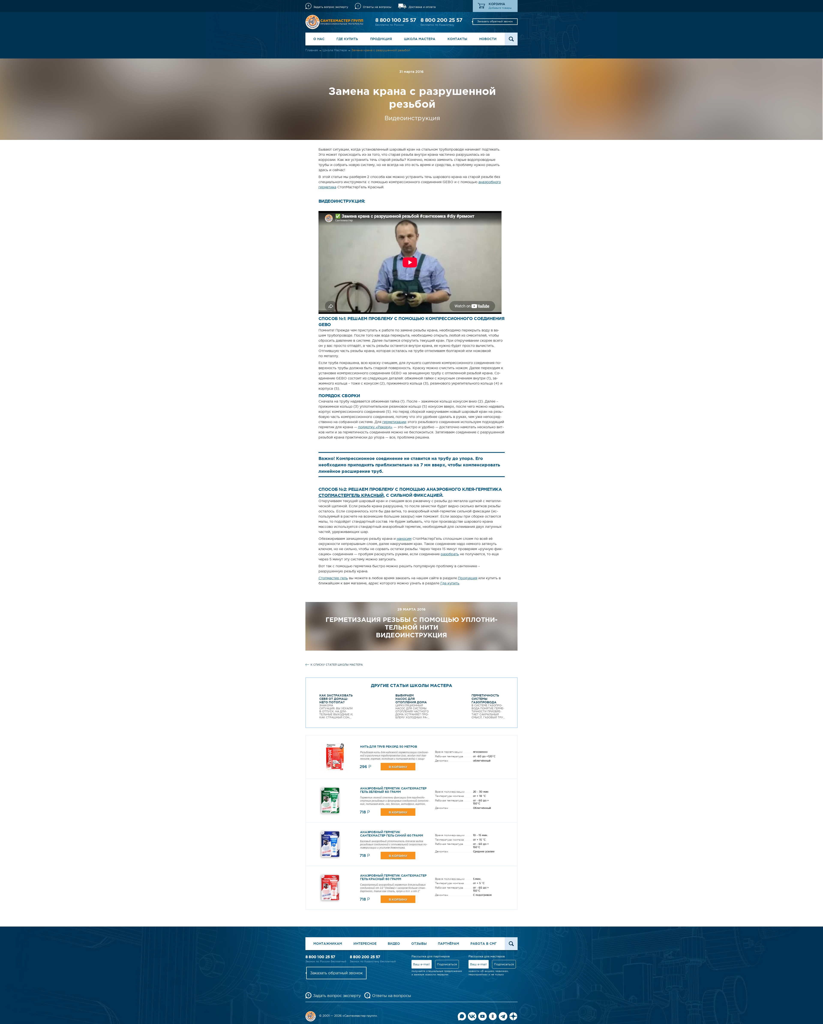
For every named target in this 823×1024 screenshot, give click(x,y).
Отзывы (419, 943)
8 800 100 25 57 (395, 20)
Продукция (381, 39)
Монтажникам (327, 943)
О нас (318, 39)
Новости (488, 39)
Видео (394, 943)
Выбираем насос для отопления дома (411, 699)
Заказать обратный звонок (495, 21)
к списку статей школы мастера (337, 664)
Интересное (365, 943)
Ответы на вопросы (377, 7)
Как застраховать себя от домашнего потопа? (336, 699)
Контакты (457, 39)
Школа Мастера (419, 39)
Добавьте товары (500, 7)
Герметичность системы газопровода (485, 699)
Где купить (347, 39)
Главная (311, 50)
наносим (404, 538)
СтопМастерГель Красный (351, 495)
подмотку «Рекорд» (375, 427)
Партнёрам (448, 943)
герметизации (394, 422)
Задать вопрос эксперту (330, 7)
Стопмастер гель (333, 578)
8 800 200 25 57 (441, 20)
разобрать (450, 554)
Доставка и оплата (422, 7)
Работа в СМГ (483, 943)
